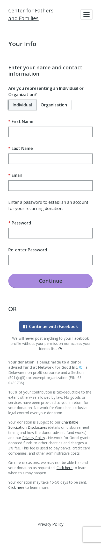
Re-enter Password (27, 250)
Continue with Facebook (53, 326)
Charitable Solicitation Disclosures (43, 425)
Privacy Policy (33, 437)
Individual (22, 105)
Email (17, 175)
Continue (50, 280)
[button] (86, 14)
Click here (64, 467)
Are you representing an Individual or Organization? (46, 91)
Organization (54, 105)
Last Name (22, 148)
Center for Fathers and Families (31, 14)
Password (21, 223)
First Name (22, 121)
